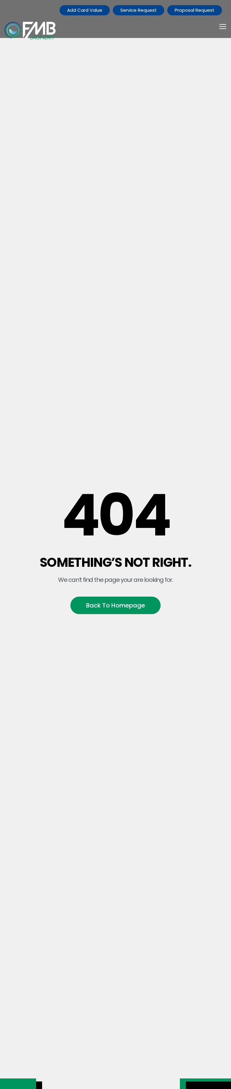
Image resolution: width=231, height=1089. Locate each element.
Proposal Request (194, 10)
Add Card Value (84, 10)
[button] (222, 31)
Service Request (138, 10)
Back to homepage (115, 605)
